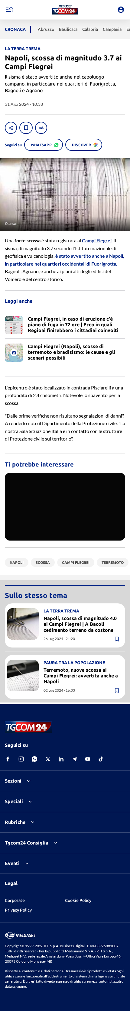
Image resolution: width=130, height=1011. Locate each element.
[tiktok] (101, 759)
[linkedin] (61, 759)
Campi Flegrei (97, 240)
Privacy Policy (18, 910)
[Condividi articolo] (11, 128)
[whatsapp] (34, 759)
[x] (48, 759)
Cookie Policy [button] (78, 900)
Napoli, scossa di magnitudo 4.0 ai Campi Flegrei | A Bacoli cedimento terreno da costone (80, 623)
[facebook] (8, 759)
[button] (65, 10)
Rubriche (15, 822)
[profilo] (121, 9)
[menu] (9, 9)
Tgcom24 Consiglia (26, 842)
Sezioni (13, 780)
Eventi (12, 863)
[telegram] (74, 759)
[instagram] (21, 759)
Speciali (14, 801)
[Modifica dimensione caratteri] (41, 128)
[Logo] (65, 10)
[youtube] (88, 759)
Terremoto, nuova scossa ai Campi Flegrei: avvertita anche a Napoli (81, 675)
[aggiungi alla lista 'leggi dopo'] (26, 128)
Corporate (15, 900)
